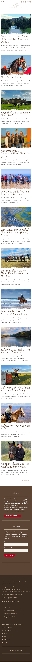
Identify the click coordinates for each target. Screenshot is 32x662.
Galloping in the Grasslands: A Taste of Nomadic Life (15, 389)
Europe (5, 642)
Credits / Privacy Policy (10, 614)
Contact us (7, 607)
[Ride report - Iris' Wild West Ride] (16, 423)
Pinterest (18, 650)
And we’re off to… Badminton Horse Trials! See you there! (15, 153)
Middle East (6, 639)
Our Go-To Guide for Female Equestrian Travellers (15, 193)
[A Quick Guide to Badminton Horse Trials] (16, 109)
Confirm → (9, 555)
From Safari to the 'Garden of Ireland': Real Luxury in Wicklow (15, 39)
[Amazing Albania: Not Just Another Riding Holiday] (16, 461)
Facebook (10, 650)
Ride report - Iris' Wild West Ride (15, 427)
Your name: (7, 542)
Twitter (13, 650)
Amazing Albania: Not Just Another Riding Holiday (15, 465)
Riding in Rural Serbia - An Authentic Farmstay (15, 351)
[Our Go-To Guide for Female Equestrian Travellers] (16, 188)
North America (7, 627)
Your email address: (9, 548)
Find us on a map (9, 610)
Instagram (15, 650)
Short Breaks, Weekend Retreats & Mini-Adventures (15, 313)
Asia (4, 636)
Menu (4, 1)
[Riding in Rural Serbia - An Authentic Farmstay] (16, 346)
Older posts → (26, 480)
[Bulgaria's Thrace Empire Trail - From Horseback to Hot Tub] (16, 267)
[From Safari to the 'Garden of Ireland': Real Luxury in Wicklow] (16, 33)
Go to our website (11, 516)
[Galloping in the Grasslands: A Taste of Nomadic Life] (16, 384)
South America (7, 630)
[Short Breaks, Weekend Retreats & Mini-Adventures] (16, 308)
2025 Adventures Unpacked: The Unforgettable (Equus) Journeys (15, 232)
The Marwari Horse (11, 77)
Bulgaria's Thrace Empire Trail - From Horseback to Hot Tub (14, 273)
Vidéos (21, 650)
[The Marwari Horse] (16, 74)
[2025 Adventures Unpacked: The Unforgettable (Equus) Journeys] (16, 226)
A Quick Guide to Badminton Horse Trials (16, 114)
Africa (5, 633)
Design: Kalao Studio (10, 617)
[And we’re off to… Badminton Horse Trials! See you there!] (16, 148)
